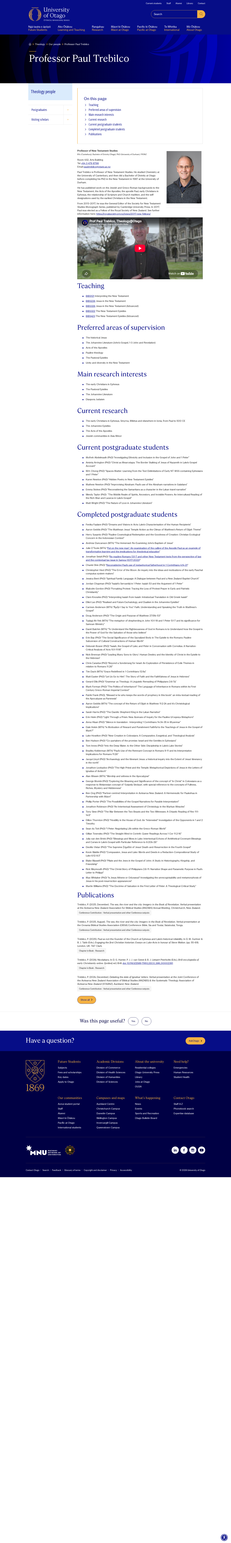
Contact (201, 3)
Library (190, 3)
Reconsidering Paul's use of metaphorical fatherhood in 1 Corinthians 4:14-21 (146, 565)
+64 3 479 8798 (90, 163)
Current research (98, 119)
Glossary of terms (72, 1170)
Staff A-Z (178, 1104)
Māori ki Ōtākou (66, 1118)
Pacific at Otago (66, 1122)
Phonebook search (184, 1108)
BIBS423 (90, 316)
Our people (55, 44)
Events (138, 1108)
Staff (168, 3)
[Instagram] (192, 1150)
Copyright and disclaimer (95, 1170)
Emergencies (180, 1067)
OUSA (138, 1086)
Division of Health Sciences (110, 1072)
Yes (133, 1021)
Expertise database (184, 1113)
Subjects (62, 1067)
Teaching (93, 105)
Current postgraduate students (105, 124)
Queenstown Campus (108, 1127)
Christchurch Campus (108, 1108)
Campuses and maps (110, 1098)
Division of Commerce (108, 1067)
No (146, 1021)
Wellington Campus (106, 1118)
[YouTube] (201, 1150)
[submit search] (201, 14)
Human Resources (183, 1072)
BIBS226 (90, 301)
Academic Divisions (110, 1061)
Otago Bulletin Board (146, 1118)
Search (45, 1170)
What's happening (147, 1098)
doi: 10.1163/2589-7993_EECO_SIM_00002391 (148, 963)
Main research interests (101, 114)
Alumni (179, 3)
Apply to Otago (66, 1081)
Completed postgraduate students (107, 129)
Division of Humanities (108, 1077)
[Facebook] (184, 1150)
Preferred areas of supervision (105, 110)
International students (69, 1127)
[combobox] (174, 14)
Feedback (56, 1170)
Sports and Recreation (147, 1113)
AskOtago (194, 1040)
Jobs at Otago (142, 1081)
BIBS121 (90, 296)
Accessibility (126, 1170)
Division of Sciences (107, 1081)
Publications (95, 134)
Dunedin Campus (105, 1113)
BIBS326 (90, 306)
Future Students (69, 1061)
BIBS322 (90, 311)
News (138, 1104)
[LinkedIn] (175, 1150)
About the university (149, 1061)
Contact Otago (184, 1098)
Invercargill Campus (107, 1122)
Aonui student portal (69, 1104)
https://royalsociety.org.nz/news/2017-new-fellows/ (123, 214)
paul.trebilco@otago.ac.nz (97, 166)
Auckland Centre (105, 1104)
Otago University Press (147, 1072)
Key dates (63, 1077)
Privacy (113, 1170)
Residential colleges (145, 1067)
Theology (40, 44)
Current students (154, 3)
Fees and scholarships (69, 1072)
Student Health (182, 1077)
